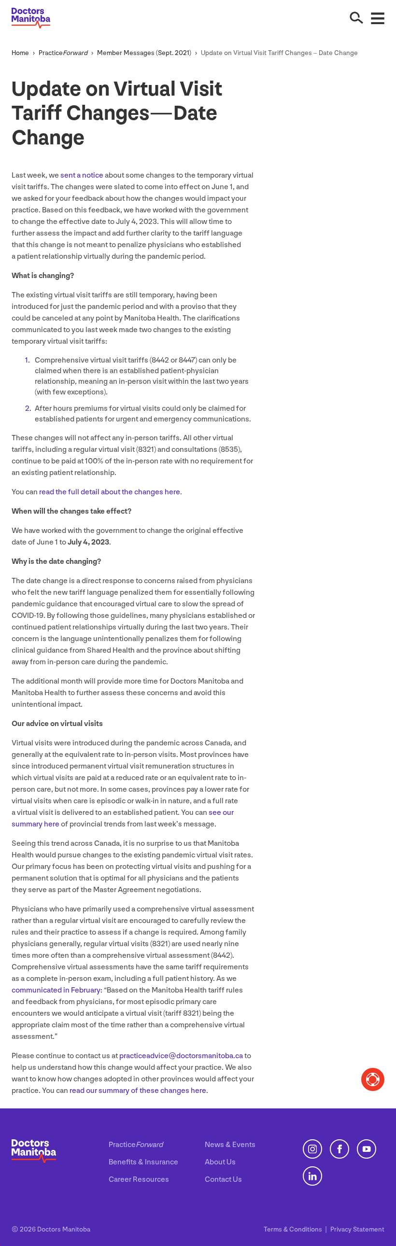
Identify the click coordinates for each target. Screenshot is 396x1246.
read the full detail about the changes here (109, 492)
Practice (63, 53)
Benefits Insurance (143, 1162)
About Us (220, 1162)
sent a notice (81, 175)
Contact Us (223, 1179)
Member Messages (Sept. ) (144, 53)
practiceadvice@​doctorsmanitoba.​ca (181, 1056)
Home (20, 53)
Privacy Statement (357, 1229)
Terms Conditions (294, 1229)
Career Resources (139, 1179)
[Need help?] (372, 1079)
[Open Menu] (377, 18)
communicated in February (56, 990)
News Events (230, 1144)
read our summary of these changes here (138, 1090)
